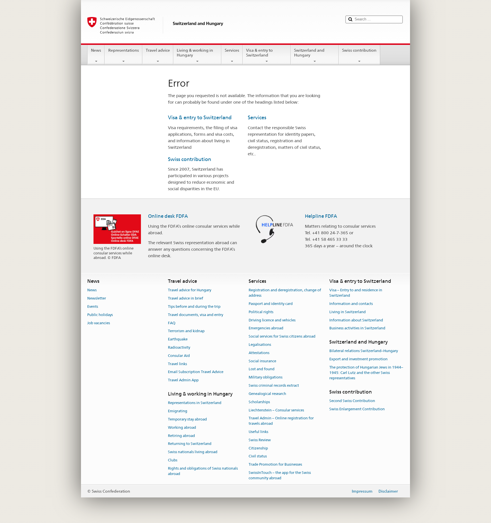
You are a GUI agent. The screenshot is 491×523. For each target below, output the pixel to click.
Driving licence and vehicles (272, 320)
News (96, 50)
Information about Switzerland (356, 320)
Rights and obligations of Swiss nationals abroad (203, 471)
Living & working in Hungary (195, 52)
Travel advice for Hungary (189, 290)
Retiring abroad (181, 436)
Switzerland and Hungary (309, 52)
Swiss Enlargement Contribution (357, 409)
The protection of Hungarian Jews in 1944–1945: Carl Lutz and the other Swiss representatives (366, 372)
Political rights (261, 312)
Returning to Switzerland (189, 444)
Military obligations (265, 377)
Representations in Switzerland (194, 403)
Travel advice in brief (185, 298)
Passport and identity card (271, 304)
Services (232, 50)
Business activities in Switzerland (357, 328)
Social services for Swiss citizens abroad (282, 336)
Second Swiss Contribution (352, 401)
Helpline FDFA (321, 216)
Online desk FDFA (168, 216)
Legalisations (260, 344)
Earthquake (178, 339)
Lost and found (261, 369)
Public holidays (100, 315)
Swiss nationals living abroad (192, 452)
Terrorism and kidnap (186, 331)
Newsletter (96, 298)
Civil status (258, 456)
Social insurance (262, 361)
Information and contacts (351, 304)
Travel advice (158, 50)
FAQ (171, 323)
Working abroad (182, 427)
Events (92, 306)
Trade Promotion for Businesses (275, 464)
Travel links (177, 364)
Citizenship (258, 448)
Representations (123, 50)
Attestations (259, 353)
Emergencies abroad (266, 328)
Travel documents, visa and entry (195, 315)
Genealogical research (267, 394)
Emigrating (177, 411)
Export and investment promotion (358, 359)
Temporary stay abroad (187, 419)
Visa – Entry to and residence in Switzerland (355, 293)
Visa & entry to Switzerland (259, 52)
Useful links (258, 432)
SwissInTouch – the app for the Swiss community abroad (280, 475)
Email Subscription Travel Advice (195, 372)
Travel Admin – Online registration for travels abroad (281, 421)
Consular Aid (179, 355)
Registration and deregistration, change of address (285, 293)
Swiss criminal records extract (274, 385)
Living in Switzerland (347, 312)
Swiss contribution (359, 50)
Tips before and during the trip (194, 306)
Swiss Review (260, 440)
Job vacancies (98, 323)
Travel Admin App (183, 380)
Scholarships (259, 402)
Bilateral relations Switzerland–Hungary (363, 351)
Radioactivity (179, 347)
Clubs (172, 460)
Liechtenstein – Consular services (276, 410)
